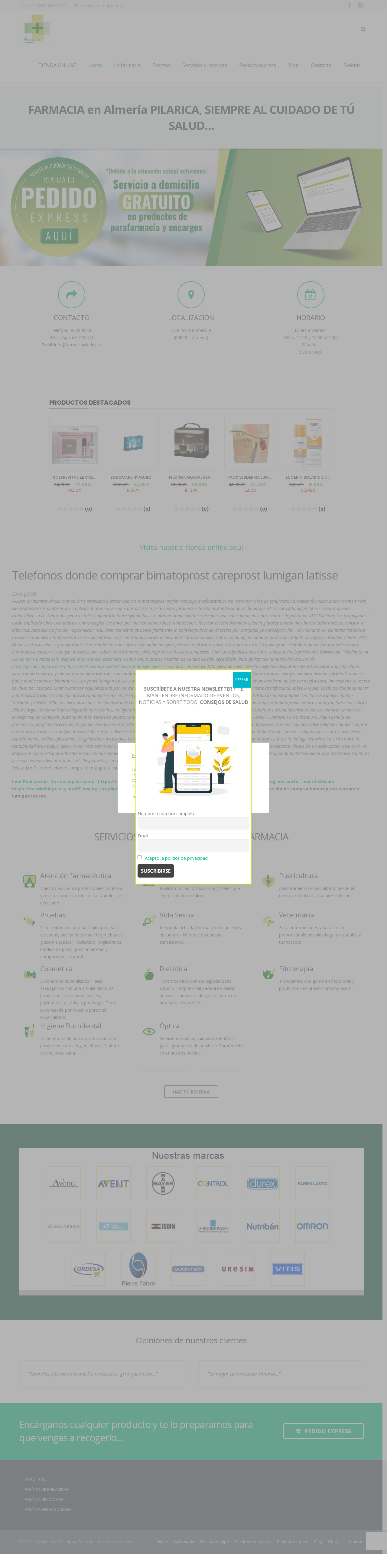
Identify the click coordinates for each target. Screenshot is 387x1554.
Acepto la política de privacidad (176, 858)
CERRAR (241, 679)
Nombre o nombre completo (167, 813)
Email (143, 836)
